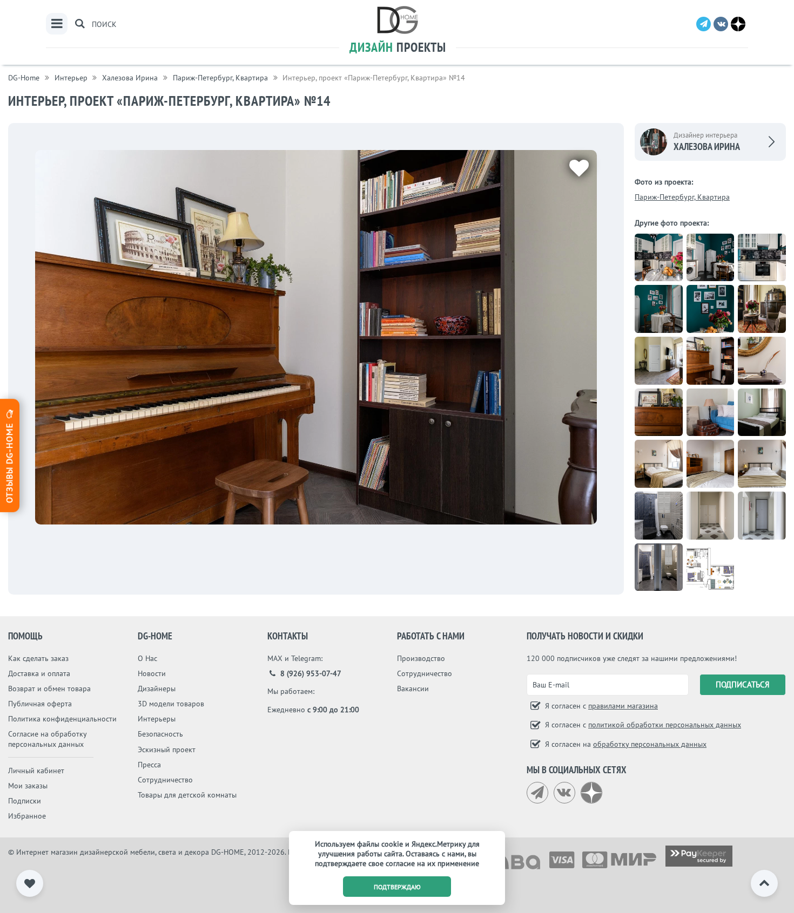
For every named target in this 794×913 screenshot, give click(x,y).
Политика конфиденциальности (62, 719)
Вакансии (413, 688)
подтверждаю (397, 887)
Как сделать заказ (38, 658)
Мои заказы (28, 786)
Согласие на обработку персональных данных (47, 738)
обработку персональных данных (649, 744)
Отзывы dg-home (9, 461)
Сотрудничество (165, 780)
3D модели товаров (171, 703)
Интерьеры (157, 719)
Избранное (27, 816)
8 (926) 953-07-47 (309, 673)
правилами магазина (623, 706)
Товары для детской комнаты (187, 795)
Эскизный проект (167, 749)
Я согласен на (624, 744)
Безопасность (160, 734)
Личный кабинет (36, 770)
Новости (152, 673)
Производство (421, 658)
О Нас (147, 658)
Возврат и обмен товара (49, 688)
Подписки (24, 801)
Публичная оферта (40, 703)
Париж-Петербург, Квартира (682, 197)
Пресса (149, 764)
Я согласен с (600, 706)
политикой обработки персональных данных (664, 725)
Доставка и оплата (39, 673)
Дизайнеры (157, 688)
